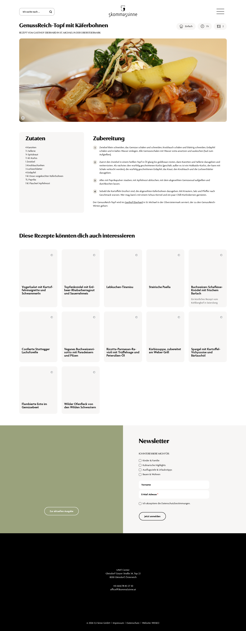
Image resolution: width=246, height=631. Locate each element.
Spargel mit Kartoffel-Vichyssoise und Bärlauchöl (205, 352)
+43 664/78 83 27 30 (123, 585)
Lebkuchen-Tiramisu (119, 287)
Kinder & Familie (151, 460)
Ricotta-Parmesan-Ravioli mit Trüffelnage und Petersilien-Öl (122, 352)
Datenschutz (133, 622)
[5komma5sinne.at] (123, 11)
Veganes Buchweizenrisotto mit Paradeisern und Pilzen (79, 352)
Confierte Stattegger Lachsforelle (36, 350)
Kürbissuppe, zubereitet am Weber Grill (165, 350)
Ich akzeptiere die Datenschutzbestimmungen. (166, 503)
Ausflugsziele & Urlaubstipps (157, 469)
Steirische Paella (160, 287)
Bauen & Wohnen (151, 474)
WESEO (155, 622)
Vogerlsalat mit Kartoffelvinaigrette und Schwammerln (37, 290)
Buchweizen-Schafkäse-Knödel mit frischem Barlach (207, 290)
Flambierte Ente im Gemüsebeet (34, 405)
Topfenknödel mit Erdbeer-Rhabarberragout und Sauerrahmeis (79, 290)
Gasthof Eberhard (134, 202)
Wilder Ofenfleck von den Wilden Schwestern (80, 405)
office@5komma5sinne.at (123, 589)
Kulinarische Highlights (154, 465)
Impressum (118, 622)
